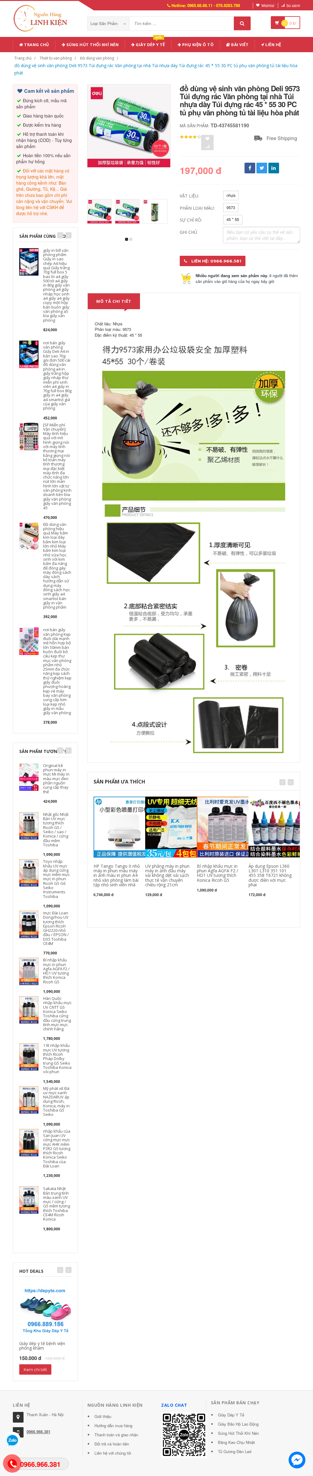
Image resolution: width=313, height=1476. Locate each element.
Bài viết (239, 44)
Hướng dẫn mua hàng (113, 1425)
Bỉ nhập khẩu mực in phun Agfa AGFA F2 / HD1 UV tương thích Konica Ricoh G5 (56, 970)
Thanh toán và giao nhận (116, 1435)
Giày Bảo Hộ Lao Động (238, 1424)
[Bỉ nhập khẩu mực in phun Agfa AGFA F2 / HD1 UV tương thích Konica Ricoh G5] (29, 971)
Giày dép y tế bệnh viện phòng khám (42, 1345)
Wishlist (267, 5)
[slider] (190, 137)
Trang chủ (36, 44)
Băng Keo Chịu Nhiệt (236, 1442)
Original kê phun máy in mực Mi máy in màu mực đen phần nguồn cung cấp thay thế (56, 778)
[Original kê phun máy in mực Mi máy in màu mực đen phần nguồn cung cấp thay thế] (29, 776)
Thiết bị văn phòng (56, 58)
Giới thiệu (102, 1416)
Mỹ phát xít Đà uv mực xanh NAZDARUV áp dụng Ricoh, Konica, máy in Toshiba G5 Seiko (56, 1101)
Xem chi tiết (35, 1369)
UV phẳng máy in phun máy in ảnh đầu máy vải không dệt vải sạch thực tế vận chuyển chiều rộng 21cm (167, 875)
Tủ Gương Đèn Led (234, 1451)
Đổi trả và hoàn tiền (111, 1444)
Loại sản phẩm (104, 23)
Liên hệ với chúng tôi (112, 1453)
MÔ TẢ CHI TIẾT (113, 301)
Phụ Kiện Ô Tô (197, 44)
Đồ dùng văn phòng (97, 58)
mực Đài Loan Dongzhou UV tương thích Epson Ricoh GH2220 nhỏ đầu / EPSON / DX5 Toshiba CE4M (56, 928)
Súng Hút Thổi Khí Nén (238, 1433)
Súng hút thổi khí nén (92, 44)
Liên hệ (272, 44)
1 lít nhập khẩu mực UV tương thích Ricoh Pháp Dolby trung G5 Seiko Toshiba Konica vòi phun (57, 1058)
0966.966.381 (38, 1431)
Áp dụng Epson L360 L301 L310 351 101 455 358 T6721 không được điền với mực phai (270, 875)
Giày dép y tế (150, 43)
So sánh (293, 5)
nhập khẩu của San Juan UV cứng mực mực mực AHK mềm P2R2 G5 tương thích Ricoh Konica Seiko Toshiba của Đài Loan (56, 1148)
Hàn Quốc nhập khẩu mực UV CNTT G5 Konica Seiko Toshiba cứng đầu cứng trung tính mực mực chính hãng (57, 1014)
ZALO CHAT (174, 1405)
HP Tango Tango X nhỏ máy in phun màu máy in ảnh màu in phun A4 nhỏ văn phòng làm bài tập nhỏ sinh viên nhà (117, 875)
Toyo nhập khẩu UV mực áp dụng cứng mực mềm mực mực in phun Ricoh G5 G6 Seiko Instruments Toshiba (56, 879)
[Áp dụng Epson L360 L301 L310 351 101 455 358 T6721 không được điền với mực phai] (279, 826)
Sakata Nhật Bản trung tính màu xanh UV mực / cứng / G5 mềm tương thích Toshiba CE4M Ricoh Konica (56, 1204)
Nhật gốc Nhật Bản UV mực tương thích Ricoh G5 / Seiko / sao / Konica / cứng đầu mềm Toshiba (55, 830)
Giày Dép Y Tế (231, 1415)
